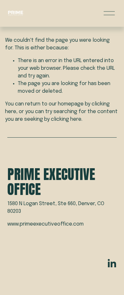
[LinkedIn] (112, 263)
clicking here (66, 119)
